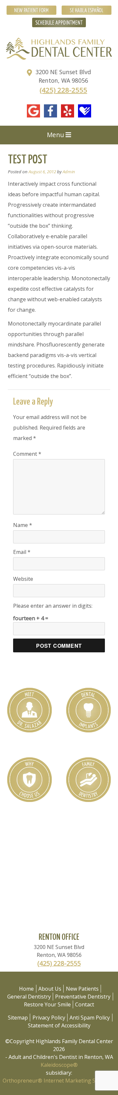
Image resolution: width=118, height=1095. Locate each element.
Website (23, 578)
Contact (84, 1004)
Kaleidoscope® (59, 1064)
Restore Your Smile (47, 1004)
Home (26, 988)
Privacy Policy (48, 1017)
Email (21, 552)
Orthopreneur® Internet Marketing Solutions (59, 1080)
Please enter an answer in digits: (52, 605)
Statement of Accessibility (59, 1025)
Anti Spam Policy (89, 1017)
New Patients (82, 988)
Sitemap (18, 1017)
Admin (69, 172)
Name (22, 525)
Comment (27, 453)
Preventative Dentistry (82, 996)
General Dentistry (29, 996)
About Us (49, 988)
